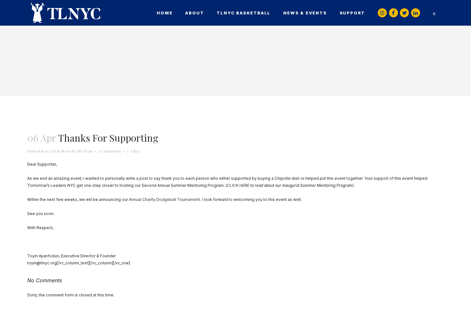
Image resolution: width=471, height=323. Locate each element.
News (66, 150)
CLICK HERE (238, 185)
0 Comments (109, 150)
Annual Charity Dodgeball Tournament (164, 199)
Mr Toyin (85, 150)
